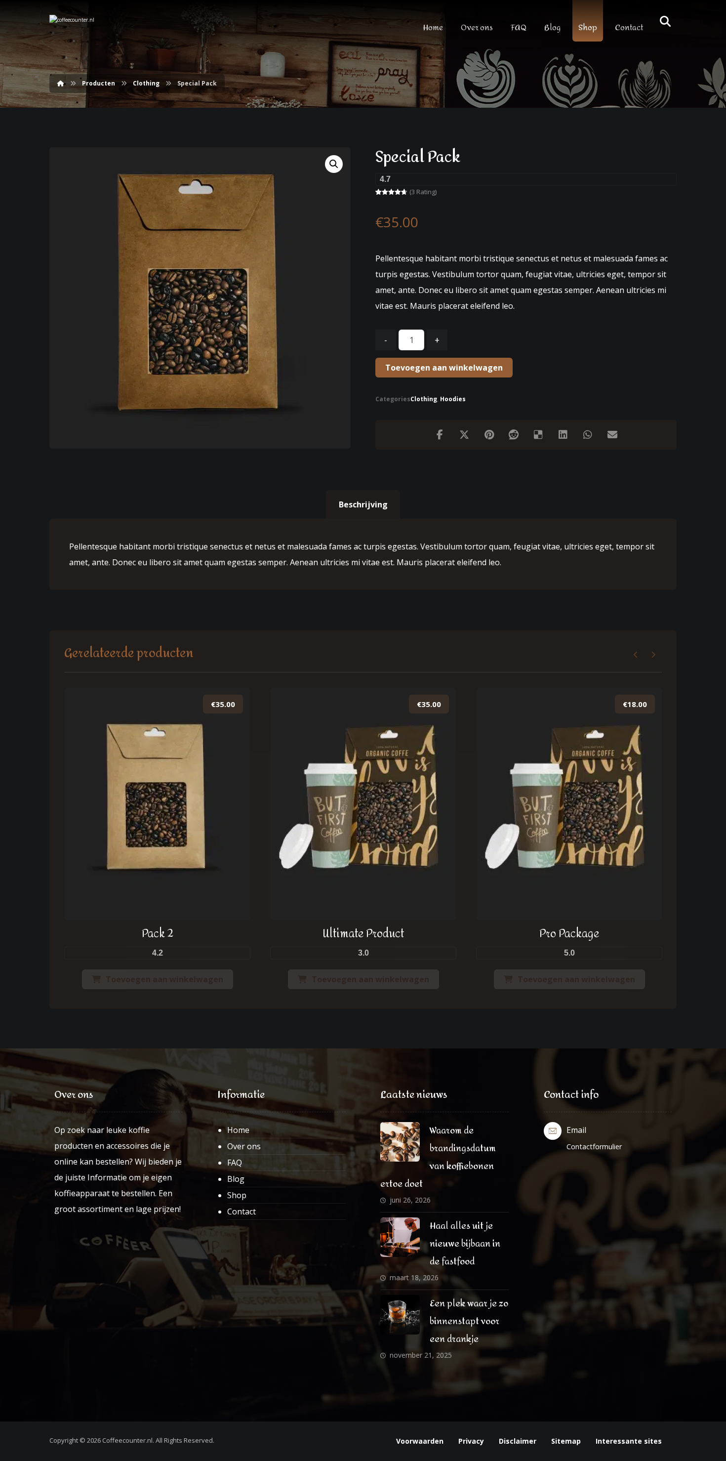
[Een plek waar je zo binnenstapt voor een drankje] (400, 1315)
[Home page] (60, 83)
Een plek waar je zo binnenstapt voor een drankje (469, 1321)
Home (238, 1130)
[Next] (653, 655)
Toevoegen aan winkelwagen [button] (164, 979)
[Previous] (636, 655)
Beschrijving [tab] (363, 504)
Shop (236, 1195)
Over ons (244, 1146)
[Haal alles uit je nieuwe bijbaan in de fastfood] (400, 1237)
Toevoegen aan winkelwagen (444, 367)
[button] (334, 164)
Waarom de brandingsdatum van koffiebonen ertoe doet (438, 1157)
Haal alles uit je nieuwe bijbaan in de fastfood (465, 1243)
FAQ (234, 1162)
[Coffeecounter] (91, 31)
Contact (241, 1211)
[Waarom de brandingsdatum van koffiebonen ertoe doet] (400, 1142)
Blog (235, 1178)
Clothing (423, 399)
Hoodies (453, 399)
